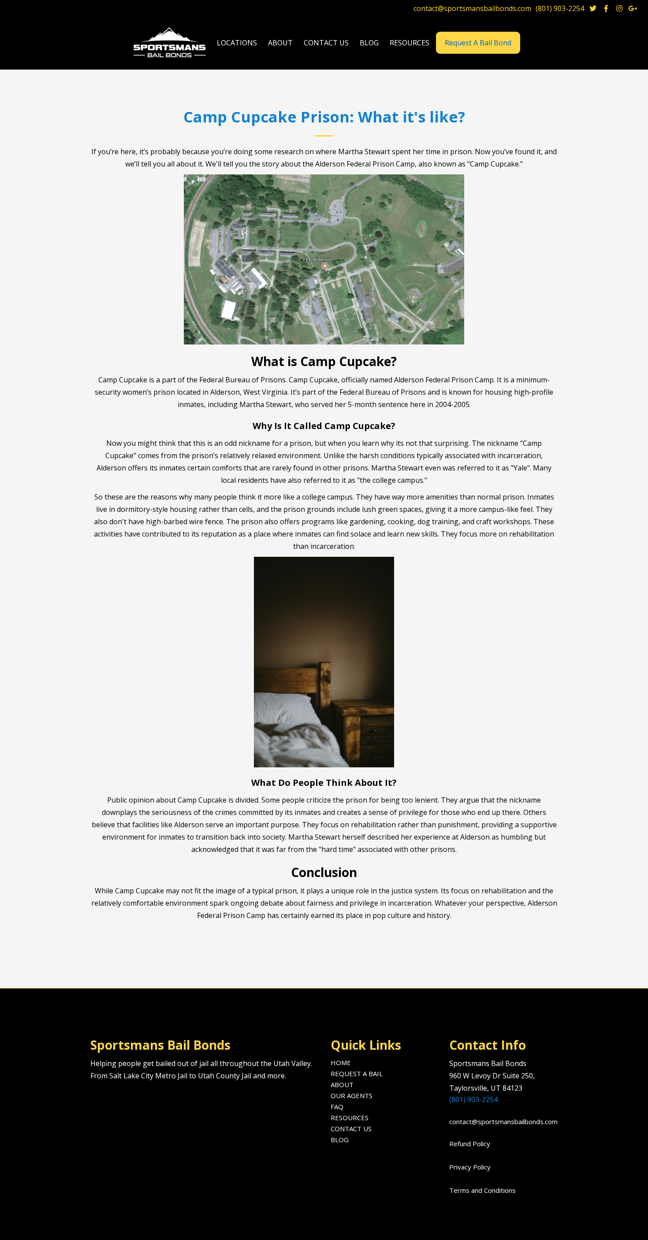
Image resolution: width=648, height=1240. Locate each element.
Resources (350, 1117)
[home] (170, 43)
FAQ (337, 1106)
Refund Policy (469, 1143)
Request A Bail (357, 1073)
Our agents (351, 1095)
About (342, 1084)
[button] (236, 43)
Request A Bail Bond (478, 43)
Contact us (326, 43)
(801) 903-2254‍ (473, 1099)
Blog (340, 1139)
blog (369, 43)
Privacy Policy (470, 1166)
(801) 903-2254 (560, 8)
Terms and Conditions (482, 1190)
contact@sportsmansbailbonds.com (472, 8)
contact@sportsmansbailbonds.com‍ (500, 1121)
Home (341, 1062)
